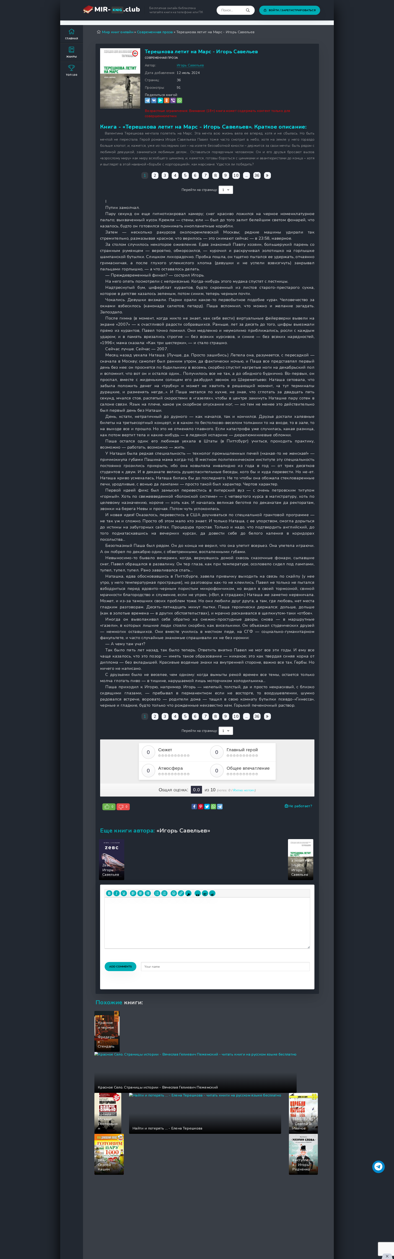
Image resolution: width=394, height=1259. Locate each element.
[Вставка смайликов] (174, 893)
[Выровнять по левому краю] (133, 893)
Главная (71, 38)
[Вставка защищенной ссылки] (188, 893)
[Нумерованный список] (164, 893)
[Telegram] (147, 100)
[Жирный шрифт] (109, 893)
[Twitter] (207, 806)
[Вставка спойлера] (205, 893)
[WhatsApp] (179, 100)
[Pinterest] (200, 806)
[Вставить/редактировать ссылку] (181, 893)
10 (236, 175)
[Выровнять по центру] (140, 893)
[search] (248, 10)
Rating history (243, 790)
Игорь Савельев (190, 65)
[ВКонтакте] (154, 100)
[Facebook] (194, 806)
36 (257, 175)
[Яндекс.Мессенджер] (160, 100)
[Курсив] (116, 893)
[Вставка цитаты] (197, 893)
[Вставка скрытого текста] (212, 893)
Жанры (71, 56)
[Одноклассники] (166, 100)
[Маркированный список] (157, 893)
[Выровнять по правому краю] (148, 893)
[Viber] (173, 100)
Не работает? (300, 806)
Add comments (120, 966)
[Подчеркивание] (124, 893)
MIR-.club (117, 9)
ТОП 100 (71, 75)
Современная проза (161, 58)
